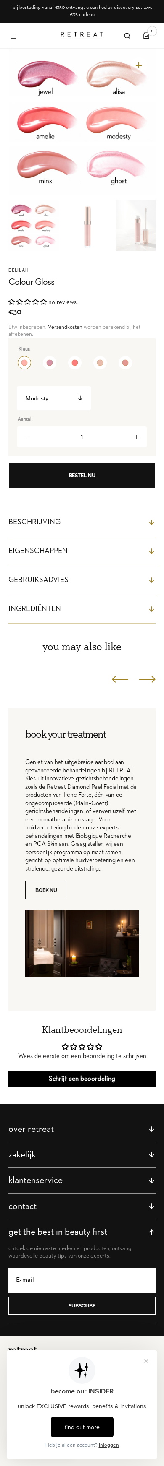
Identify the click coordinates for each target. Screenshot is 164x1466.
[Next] (147, 679)
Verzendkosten (65, 327)
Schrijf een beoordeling (82, 1079)
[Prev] (120, 679)
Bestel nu (82, 475)
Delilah (18, 270)
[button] (13, 36)
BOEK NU (46, 890)
